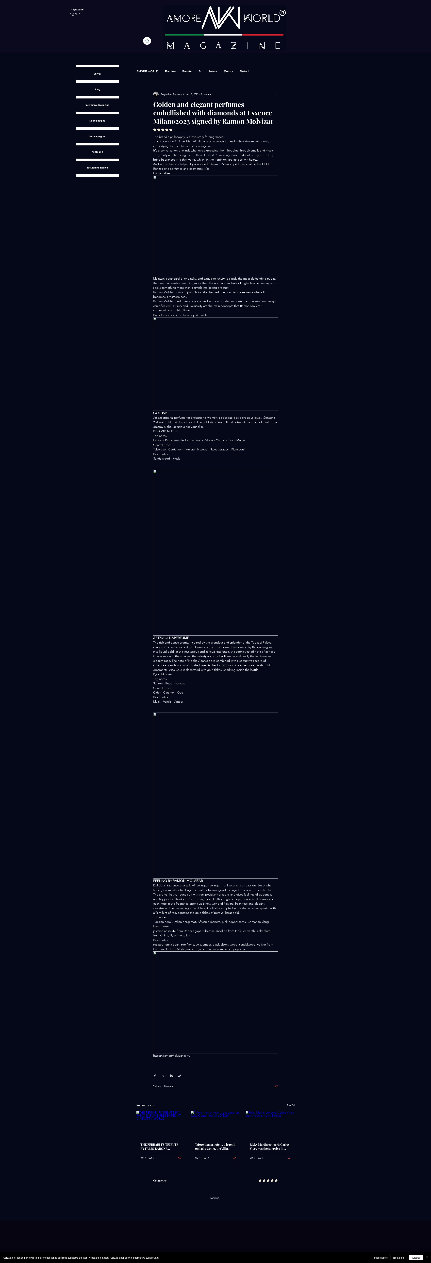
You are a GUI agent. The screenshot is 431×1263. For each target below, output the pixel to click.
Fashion (170, 71)
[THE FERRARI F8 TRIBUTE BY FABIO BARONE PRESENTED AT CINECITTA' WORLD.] (160, 1124)
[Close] (427, 1257)
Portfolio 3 (97, 152)
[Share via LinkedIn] (171, 1075)
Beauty (187, 71)
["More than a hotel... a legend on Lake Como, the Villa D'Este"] (215, 1125)
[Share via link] (179, 1075)
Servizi (97, 73)
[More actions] (276, 94)
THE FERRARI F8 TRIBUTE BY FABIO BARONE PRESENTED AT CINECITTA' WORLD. (160, 1146)
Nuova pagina (97, 120)
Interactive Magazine (97, 105)
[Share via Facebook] (154, 1075)
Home (213, 71)
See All (291, 1104)
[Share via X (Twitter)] (163, 1075)
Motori (244, 71)
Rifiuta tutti (398, 1257)
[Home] (147, 41)
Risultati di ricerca (97, 167)
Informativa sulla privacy (146, 1257)
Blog (97, 89)
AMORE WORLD (147, 71)
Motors (228, 71)
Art (200, 71)
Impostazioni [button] (381, 1257)
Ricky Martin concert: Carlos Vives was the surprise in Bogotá (269, 1146)
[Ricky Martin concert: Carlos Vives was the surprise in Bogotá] (270, 1124)
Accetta (416, 1257)
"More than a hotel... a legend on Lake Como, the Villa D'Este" (215, 1146)
